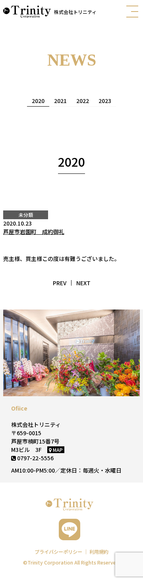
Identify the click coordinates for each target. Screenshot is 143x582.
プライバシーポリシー (59, 551)
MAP (57, 449)
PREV (59, 283)
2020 (38, 101)
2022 (82, 101)
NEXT (83, 283)
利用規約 (98, 551)
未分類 (26, 214)
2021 (60, 101)
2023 (105, 101)
